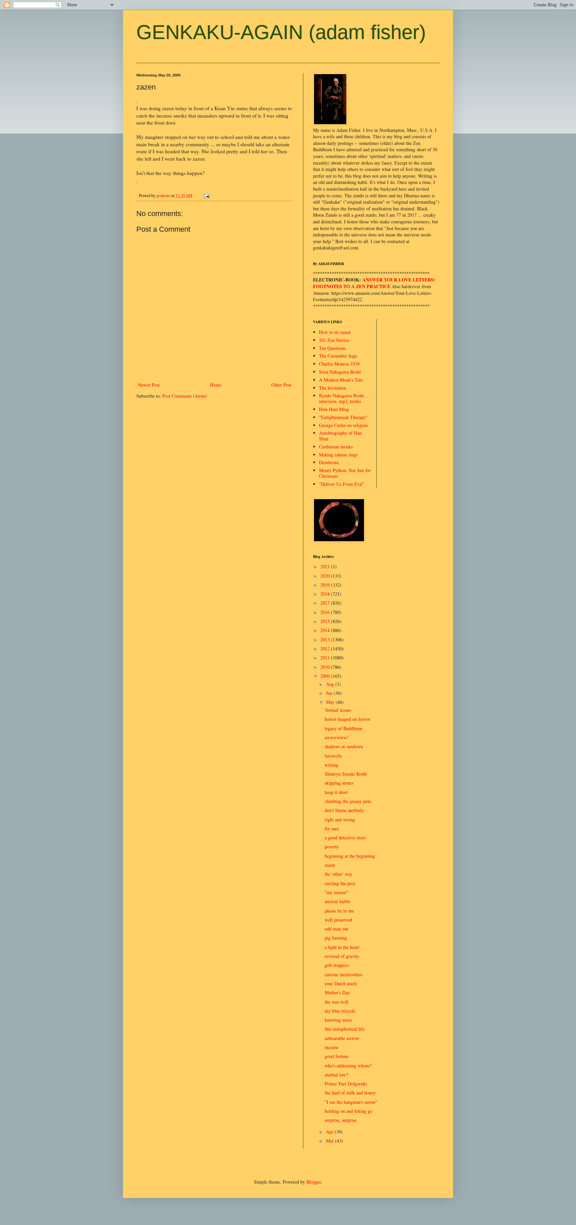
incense (331, 1047)
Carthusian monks (336, 446)
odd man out (336, 929)
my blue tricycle (340, 1011)
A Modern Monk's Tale (341, 380)
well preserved (338, 919)
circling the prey (340, 883)
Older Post (281, 385)
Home (215, 385)
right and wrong (340, 819)
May (331, 702)
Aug (330, 684)
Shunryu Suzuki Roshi (346, 774)
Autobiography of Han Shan (340, 436)
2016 (325, 612)
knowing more (338, 1020)
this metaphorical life (345, 1029)
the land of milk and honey (350, 1092)
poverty (332, 846)
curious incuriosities (343, 974)
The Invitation (332, 388)
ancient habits (337, 901)
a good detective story (345, 837)
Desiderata (329, 462)
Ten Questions (332, 348)
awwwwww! (336, 737)
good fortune (337, 1056)
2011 (325, 657)
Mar (330, 1141)
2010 (325, 667)
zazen (330, 865)
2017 (325, 603)
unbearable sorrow (342, 1038)
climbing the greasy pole (348, 801)
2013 (325, 639)
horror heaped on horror (347, 719)
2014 (325, 630)
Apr (330, 1132)
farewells (333, 756)
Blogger (313, 1182)
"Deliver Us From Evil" (341, 484)
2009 (325, 676)
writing (331, 765)
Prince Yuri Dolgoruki (346, 1083)
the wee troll (336, 1002)
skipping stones (339, 783)
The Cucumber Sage (338, 356)
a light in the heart (342, 947)
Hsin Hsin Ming (334, 409)
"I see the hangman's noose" (351, 1102)
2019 (325, 585)
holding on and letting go (348, 1111)
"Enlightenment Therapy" (343, 417)
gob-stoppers (337, 965)
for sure (332, 828)
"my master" (336, 892)
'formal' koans (338, 710)
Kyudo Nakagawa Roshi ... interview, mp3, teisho (344, 398)
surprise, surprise (341, 1120)
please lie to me (339, 910)
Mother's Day (337, 992)
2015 (325, 621)
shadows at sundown (344, 746)
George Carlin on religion (343, 425)
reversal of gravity (342, 956)
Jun (330, 693)
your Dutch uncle (341, 983)
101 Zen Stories (334, 340)
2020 (325, 576)
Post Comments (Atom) (184, 396)
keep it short (336, 792)
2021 (325, 566)
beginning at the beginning (350, 856)
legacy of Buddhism (343, 728)
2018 (325, 594)
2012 (325, 648)
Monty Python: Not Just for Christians (345, 473)
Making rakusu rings (338, 454)
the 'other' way (338, 874)
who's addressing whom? (348, 1065)
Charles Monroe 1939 (339, 364)
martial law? (336, 1074)
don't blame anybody (344, 810)
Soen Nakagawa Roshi (340, 372)
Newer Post (149, 385)
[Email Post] (206, 195)
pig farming (336, 938)
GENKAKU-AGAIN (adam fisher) (281, 32)
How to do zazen (335, 332)
